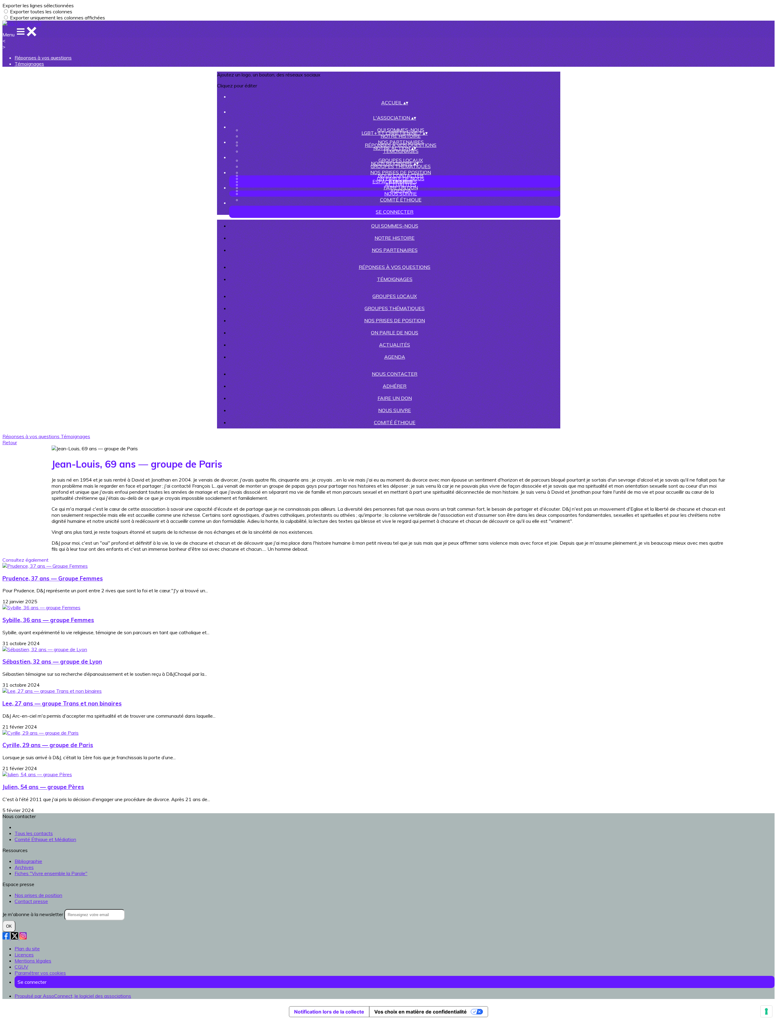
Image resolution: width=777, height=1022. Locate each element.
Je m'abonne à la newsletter (33, 914)
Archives (24, 867)
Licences (24, 955)
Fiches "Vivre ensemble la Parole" (51, 873)
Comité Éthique (401, 200)
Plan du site (27, 949)
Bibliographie (28, 861)
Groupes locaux (394, 296)
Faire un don (401, 187)
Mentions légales (33, 961)
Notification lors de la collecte (329, 1012)
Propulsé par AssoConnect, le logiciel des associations (73, 996)
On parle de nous (394, 333)
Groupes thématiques (401, 166)
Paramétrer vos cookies (40, 973)
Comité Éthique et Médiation (45, 839)
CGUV (21, 967)
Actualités (394, 345)
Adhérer (394, 386)
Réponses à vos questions (43, 58)
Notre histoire (401, 136)
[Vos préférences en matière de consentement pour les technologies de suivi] (766, 1011)
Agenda (394, 357)
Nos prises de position (394, 320)
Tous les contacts (34, 833)
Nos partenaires (395, 250)
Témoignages (29, 64)
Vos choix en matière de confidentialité (420, 1012)
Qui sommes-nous (394, 226)
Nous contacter (400, 175)
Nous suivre (400, 194)
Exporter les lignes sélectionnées (38, 5)
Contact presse (31, 901)
